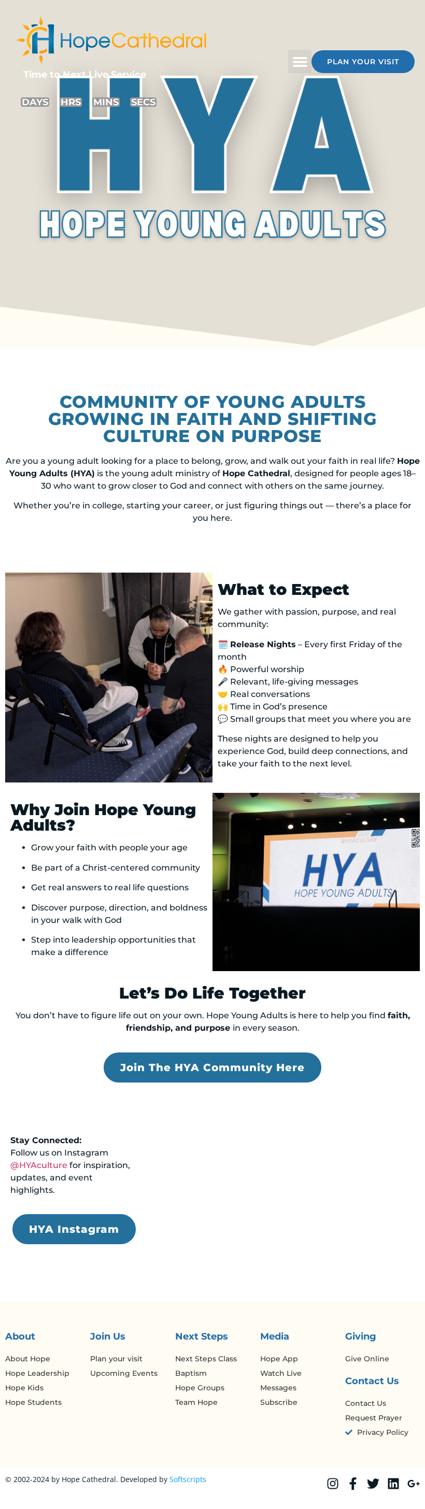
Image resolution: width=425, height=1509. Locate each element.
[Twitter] (373, 1483)
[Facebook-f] (353, 1483)
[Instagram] (333, 1483)
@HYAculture (38, 1165)
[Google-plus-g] (413, 1483)
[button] (299, 61)
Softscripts (187, 1479)
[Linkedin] (393, 1483)
